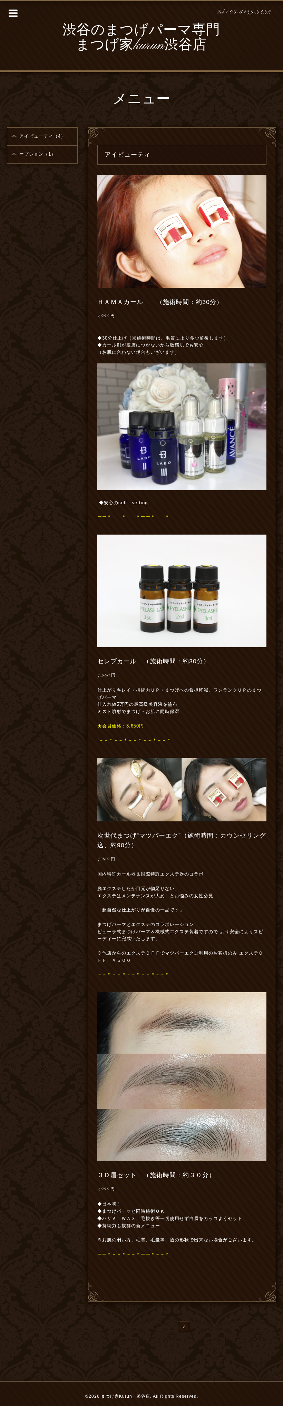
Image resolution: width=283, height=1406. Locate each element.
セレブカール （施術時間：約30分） (153, 661)
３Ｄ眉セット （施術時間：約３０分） (156, 1175)
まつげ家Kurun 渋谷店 (125, 1396)
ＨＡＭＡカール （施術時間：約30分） (160, 302)
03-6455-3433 (250, 12)
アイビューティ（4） (42, 136)
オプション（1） (37, 154)
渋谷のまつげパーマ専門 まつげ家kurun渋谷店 (141, 38)
